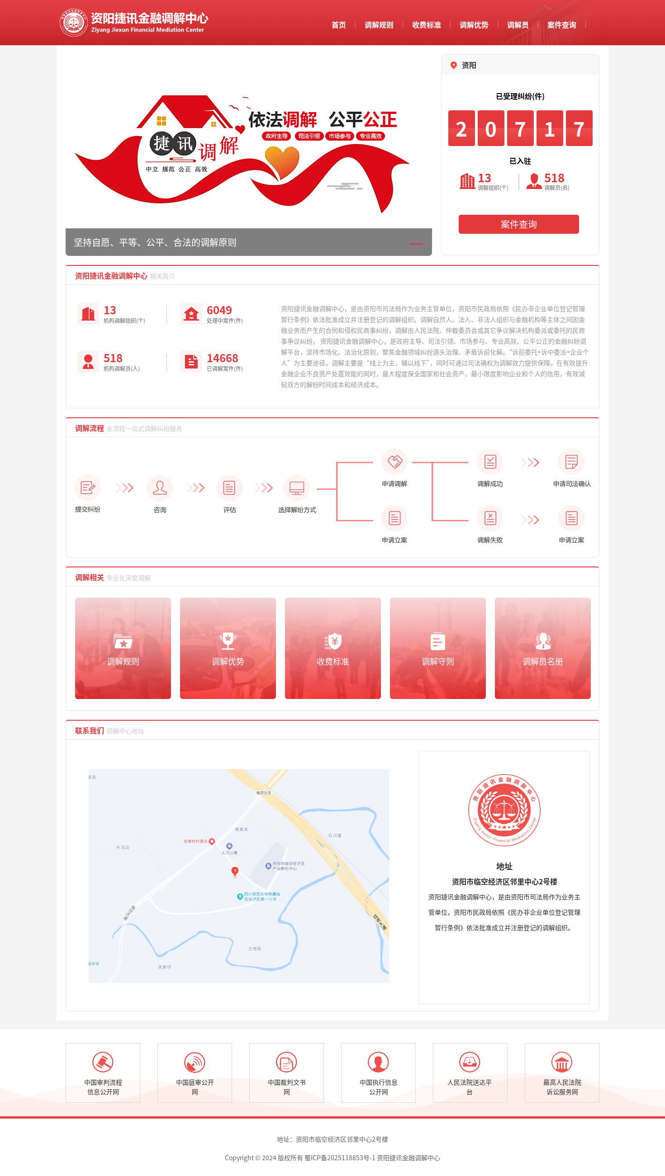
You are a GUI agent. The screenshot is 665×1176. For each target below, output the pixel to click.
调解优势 (474, 24)
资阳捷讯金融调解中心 (133, 22)
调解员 (518, 24)
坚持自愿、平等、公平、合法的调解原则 (155, 242)
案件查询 (561, 24)
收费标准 (426, 24)
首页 (339, 24)
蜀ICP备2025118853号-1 (339, 1157)
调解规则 (379, 24)
